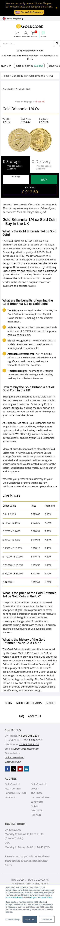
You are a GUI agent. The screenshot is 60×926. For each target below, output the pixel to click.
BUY (44, 180)
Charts (17, 37)
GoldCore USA (13, 761)
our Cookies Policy (14, 897)
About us (34, 716)
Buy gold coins (38, 879)
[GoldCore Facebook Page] (7, 769)
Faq (21, 716)
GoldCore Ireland (14, 757)
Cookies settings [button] (13, 919)
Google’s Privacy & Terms (40, 897)
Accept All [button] (29, 919)
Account (26, 37)
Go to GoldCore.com (31, 12)
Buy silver (41, 884)
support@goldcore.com (30, 50)
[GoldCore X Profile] (13, 769)
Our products (19, 75)
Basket (34, 34)
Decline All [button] (47, 919)
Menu (43, 37)
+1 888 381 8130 (29, 744)
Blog (8, 703)
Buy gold (17, 879)
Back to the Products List (16, 89)
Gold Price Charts (29, 703)
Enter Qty (16, 176)
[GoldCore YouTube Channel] (20, 769)
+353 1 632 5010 (32, 740)
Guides (50, 703)
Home (5, 75)
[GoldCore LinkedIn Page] (26, 769)
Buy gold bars (21, 884)
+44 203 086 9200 (18, 55)
